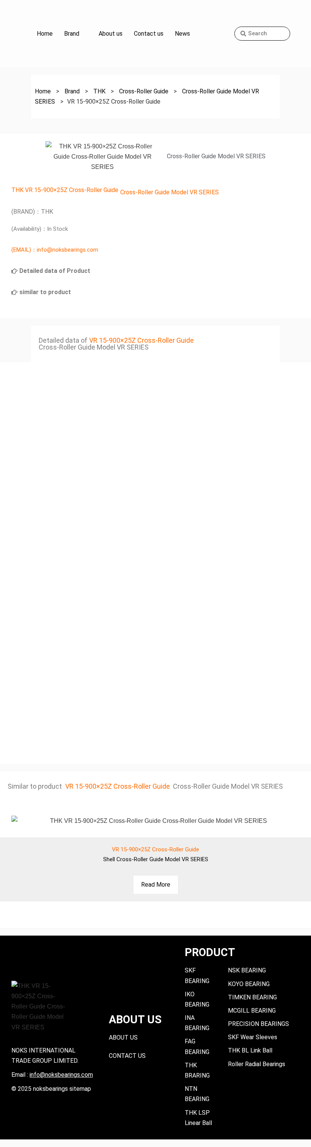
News (182, 33)
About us (111, 33)
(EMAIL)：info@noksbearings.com (54, 249)
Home (45, 33)
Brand (71, 33)
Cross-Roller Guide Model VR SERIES (169, 192)
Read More (155, 884)
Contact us (148, 33)
